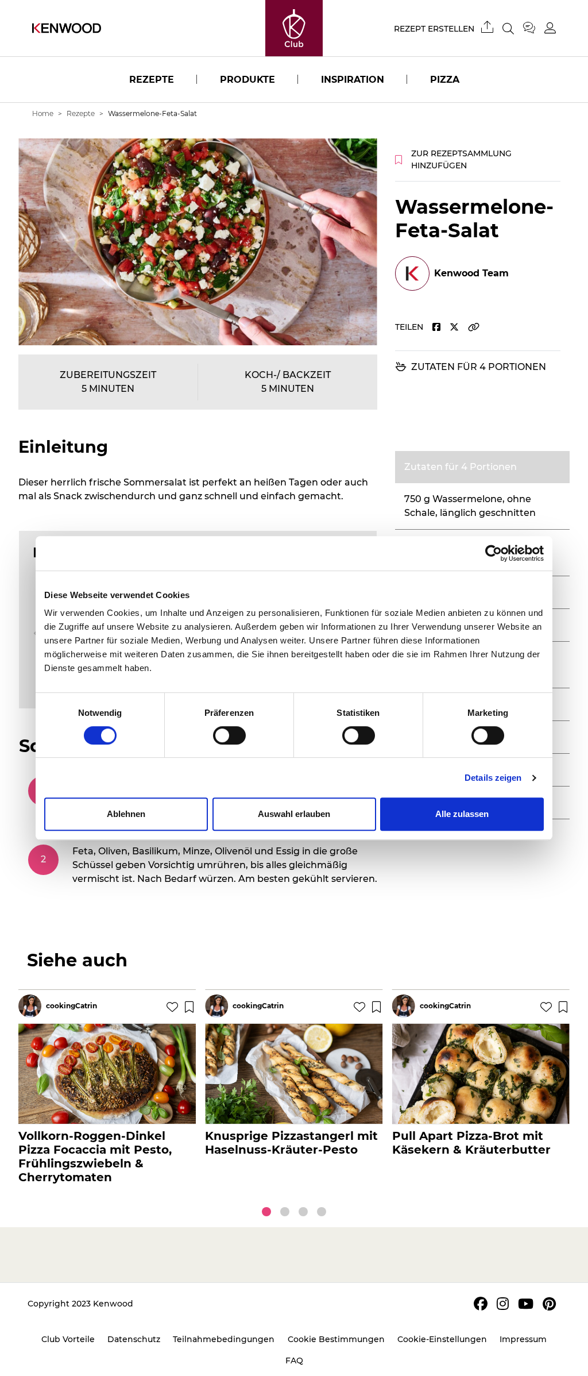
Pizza (444, 79)
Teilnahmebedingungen (223, 1339)
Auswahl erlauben (294, 814)
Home (42, 113)
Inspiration (352, 79)
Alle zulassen (462, 814)
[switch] (229, 735)
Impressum (523, 1339)
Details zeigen (493, 778)
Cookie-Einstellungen (442, 1339)
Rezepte (151, 79)
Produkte (247, 79)
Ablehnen (126, 814)
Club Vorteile (68, 1339)
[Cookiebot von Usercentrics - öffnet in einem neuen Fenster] (493, 553)
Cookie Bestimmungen (336, 1339)
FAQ (294, 1360)
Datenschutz (133, 1339)
